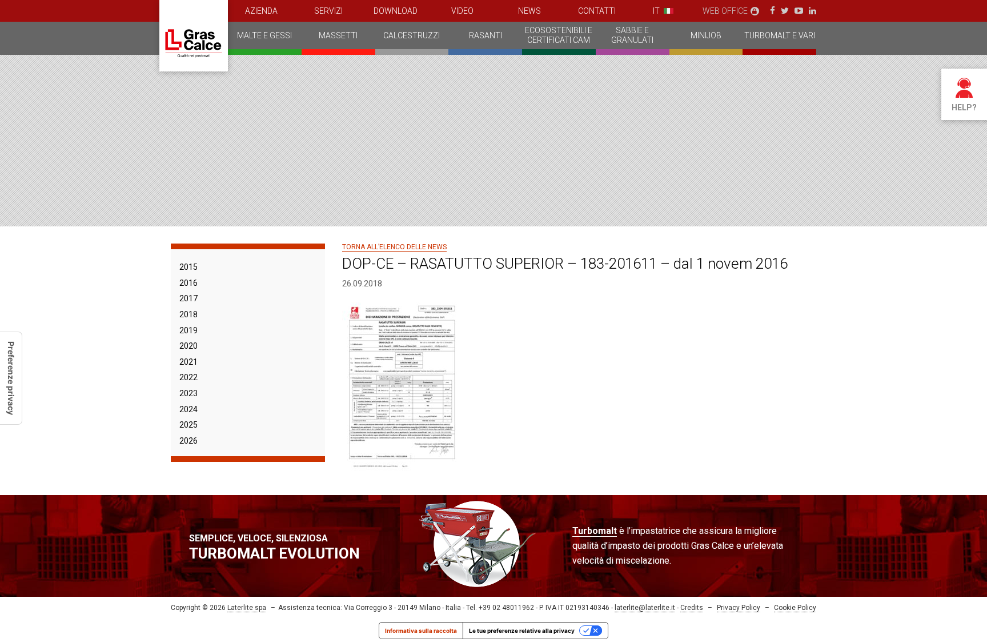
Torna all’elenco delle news (394, 247)
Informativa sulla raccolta (421, 630)
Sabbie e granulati (632, 35)
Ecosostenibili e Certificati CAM (558, 35)
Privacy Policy (738, 608)
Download (396, 10)
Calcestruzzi (411, 35)
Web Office (725, 10)
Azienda (261, 10)
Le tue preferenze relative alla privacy (522, 630)
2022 (188, 377)
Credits (691, 608)
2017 (188, 298)
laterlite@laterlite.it (645, 608)
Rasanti (485, 35)
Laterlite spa (246, 608)
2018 (188, 314)
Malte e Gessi (264, 35)
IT (656, 10)
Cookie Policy (795, 608)
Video (462, 10)
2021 (188, 361)
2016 (188, 283)
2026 (188, 440)
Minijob (706, 35)
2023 (188, 393)
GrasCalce (193, 36)
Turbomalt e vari (779, 35)
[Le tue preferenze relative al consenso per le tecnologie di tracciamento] (11, 378)
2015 (188, 267)
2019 (188, 330)
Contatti (597, 10)
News (529, 10)
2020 (188, 345)
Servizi (328, 10)
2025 (188, 424)
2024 (188, 409)
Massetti (338, 35)
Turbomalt (594, 530)
